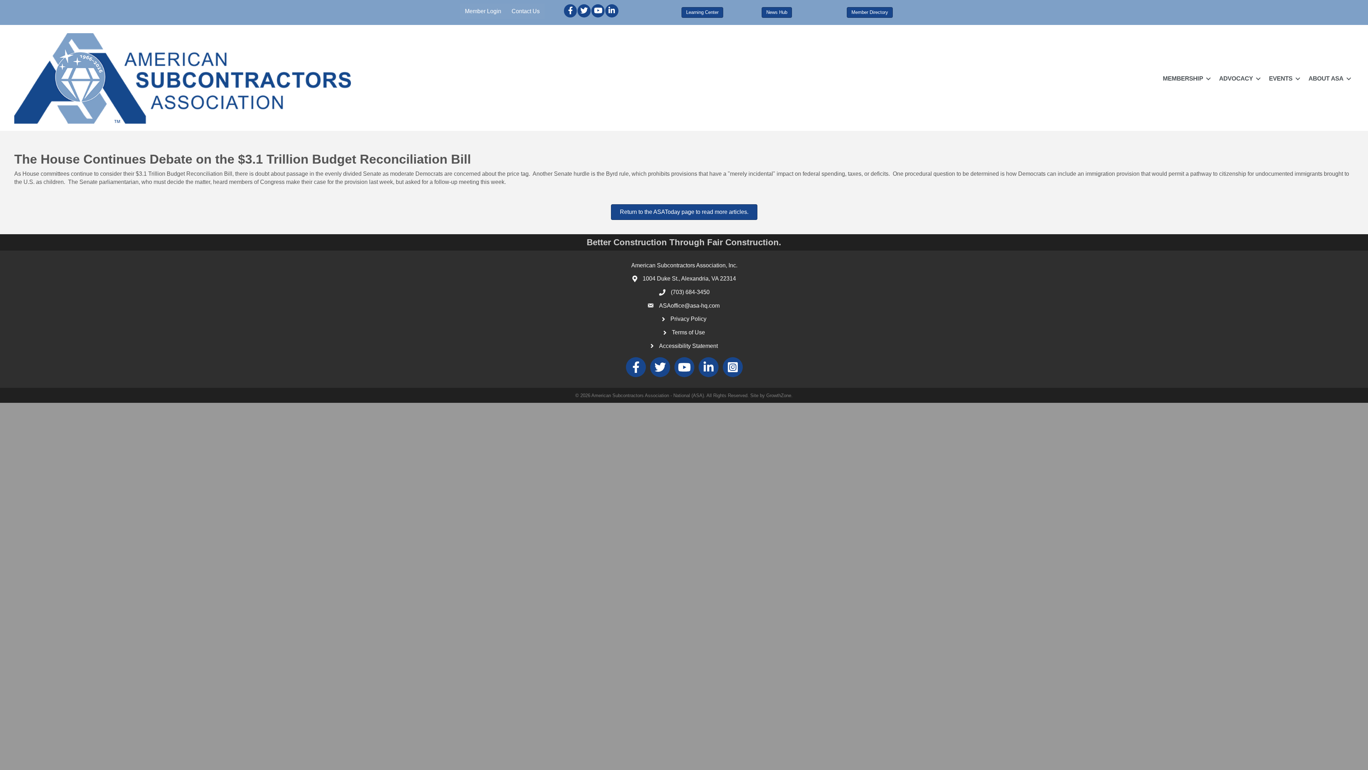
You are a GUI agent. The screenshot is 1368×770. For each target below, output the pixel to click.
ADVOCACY (1236, 78)
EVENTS (1280, 78)
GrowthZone (778, 395)
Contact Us (526, 11)
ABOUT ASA (1326, 78)
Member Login (483, 11)
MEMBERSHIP (1183, 78)
